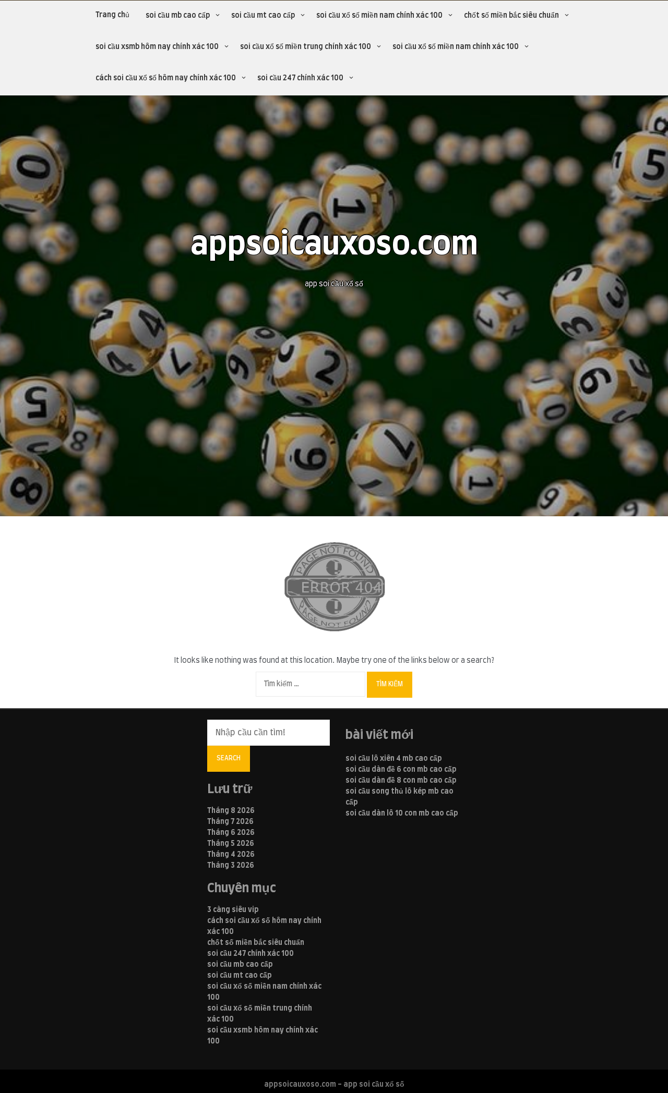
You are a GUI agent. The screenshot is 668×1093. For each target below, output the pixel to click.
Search (229, 758)
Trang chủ (112, 15)
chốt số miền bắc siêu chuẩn (511, 15)
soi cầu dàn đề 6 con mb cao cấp (401, 769)
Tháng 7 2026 (230, 821)
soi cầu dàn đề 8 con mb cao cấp (401, 780)
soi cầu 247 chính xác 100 (300, 78)
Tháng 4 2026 (231, 854)
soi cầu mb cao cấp (178, 15)
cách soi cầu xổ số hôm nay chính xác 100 (166, 78)
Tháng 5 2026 (230, 843)
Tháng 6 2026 (231, 832)
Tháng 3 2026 (230, 865)
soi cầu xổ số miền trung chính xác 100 (305, 47)
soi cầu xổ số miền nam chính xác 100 (379, 15)
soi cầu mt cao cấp (263, 15)
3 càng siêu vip (233, 910)
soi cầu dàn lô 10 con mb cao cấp (401, 813)
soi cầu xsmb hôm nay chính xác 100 (157, 47)
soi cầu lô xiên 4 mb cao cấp (393, 758)
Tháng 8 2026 (231, 811)
